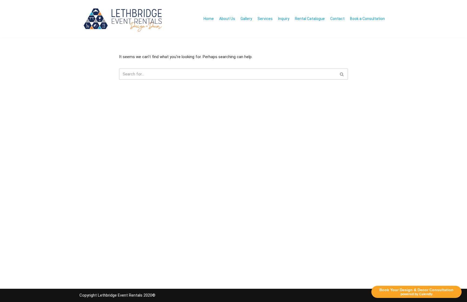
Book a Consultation (367, 18)
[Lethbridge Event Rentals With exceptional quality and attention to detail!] (124, 18)
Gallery (246, 18)
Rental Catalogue (310, 18)
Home (209, 18)
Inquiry (283, 18)
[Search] (342, 74)
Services (265, 18)
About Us (227, 18)
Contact (337, 18)
